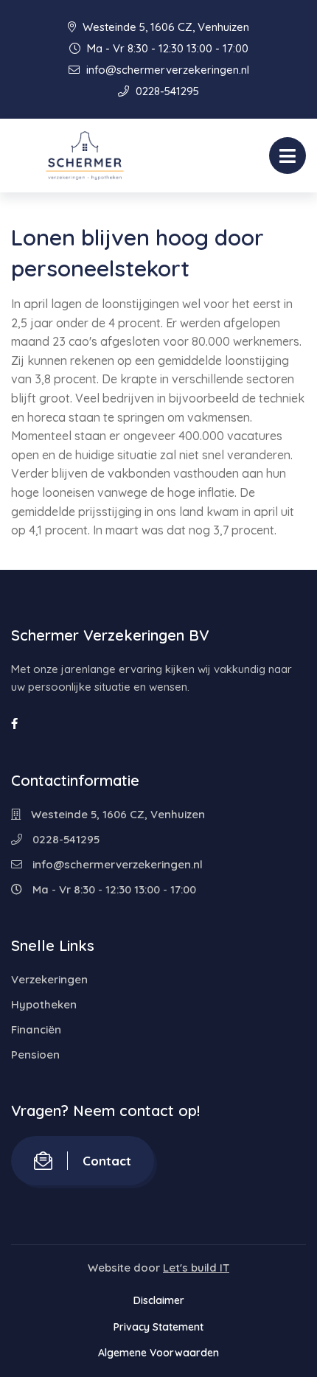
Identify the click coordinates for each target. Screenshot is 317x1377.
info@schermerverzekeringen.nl (166, 70)
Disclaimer (158, 1300)
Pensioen (35, 1054)
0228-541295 (166, 91)
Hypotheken (44, 1004)
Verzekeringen (49, 979)
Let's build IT (196, 1268)
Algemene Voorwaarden (158, 1352)
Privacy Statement (158, 1327)
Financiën (36, 1029)
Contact (107, 1160)
